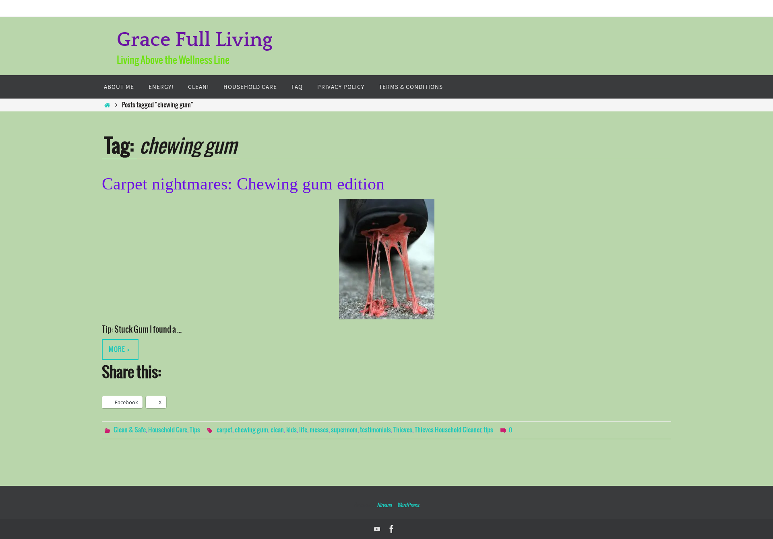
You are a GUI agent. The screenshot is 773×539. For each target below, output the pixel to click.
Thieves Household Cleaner (448, 430)
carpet (224, 430)
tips (488, 430)
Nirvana (384, 505)
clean (277, 430)
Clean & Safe (130, 430)
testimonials (375, 430)
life (303, 430)
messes (319, 430)
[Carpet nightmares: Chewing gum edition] (386, 259)
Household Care (167, 430)
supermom (344, 430)
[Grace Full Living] (391, 529)
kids (291, 430)
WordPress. (408, 505)
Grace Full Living (195, 40)
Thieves (402, 430)
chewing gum (251, 430)
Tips (195, 430)
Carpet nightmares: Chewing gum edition (243, 184)
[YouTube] (377, 529)
